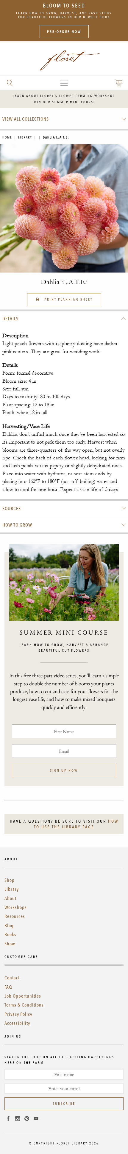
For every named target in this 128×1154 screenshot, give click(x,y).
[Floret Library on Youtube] (36, 1119)
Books (10, 934)
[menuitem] (64, 119)
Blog (9, 925)
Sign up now (64, 770)
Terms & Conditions (24, 1005)
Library (25, 137)
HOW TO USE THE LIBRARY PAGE (76, 824)
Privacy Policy (18, 1014)
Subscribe (64, 1103)
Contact (12, 978)
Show (9, 944)
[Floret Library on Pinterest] (26, 1119)
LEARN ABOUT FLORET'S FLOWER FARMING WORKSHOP (64, 96)
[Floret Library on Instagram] (17, 1119)
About (10, 898)
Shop (9, 880)
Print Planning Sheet (68, 299)
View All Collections (25, 119)
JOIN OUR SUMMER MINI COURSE (64, 102)
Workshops (15, 907)
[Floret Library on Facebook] (8, 1119)
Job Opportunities (22, 996)
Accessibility (17, 1023)
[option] (64, 208)
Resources (14, 916)
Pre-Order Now (64, 31)
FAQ (8, 987)
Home (7, 137)
